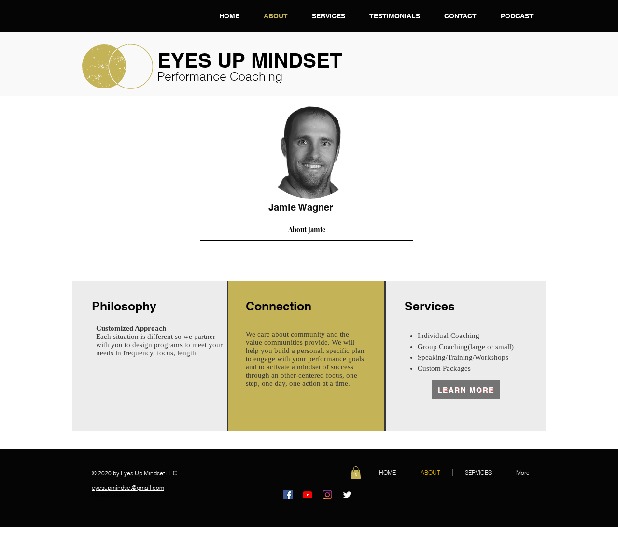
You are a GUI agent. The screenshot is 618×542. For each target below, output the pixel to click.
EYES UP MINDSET (249, 60)
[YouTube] (307, 494)
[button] (356, 472)
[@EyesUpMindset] (347, 494)
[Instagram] (327, 494)
